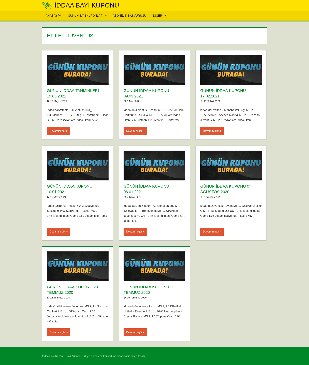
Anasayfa (53, 15)
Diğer (157, 15)
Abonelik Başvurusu (129, 15)
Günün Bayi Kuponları (85, 15)
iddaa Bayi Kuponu (87, 5)
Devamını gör (57, 130)
